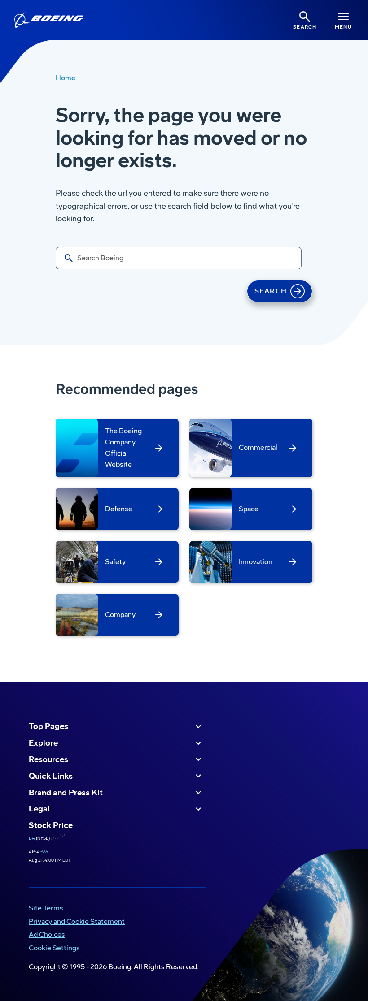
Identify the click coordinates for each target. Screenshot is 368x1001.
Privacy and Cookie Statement (77, 921)
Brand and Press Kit (66, 793)
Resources (48, 759)
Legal (39, 809)
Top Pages (48, 726)
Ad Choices (47, 934)
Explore (43, 743)
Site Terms (46, 908)
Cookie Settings (54, 948)
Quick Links (51, 776)
